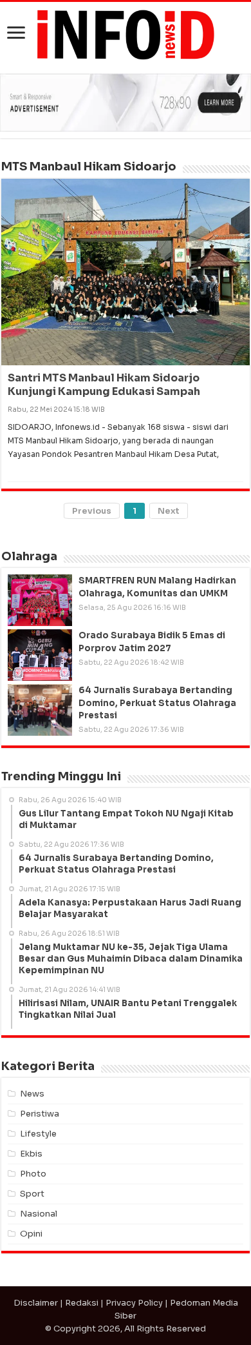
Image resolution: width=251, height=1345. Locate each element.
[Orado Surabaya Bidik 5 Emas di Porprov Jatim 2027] (40, 655)
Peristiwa (39, 1113)
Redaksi (81, 1302)
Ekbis (31, 1153)
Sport (32, 1193)
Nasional (38, 1213)
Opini (31, 1233)
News (32, 1093)
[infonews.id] (125, 33)
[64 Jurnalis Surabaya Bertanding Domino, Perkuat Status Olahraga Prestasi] (40, 710)
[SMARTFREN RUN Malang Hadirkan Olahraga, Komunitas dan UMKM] (40, 600)
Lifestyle (38, 1133)
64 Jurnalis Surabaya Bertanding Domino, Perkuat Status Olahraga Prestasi (157, 702)
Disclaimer (36, 1302)
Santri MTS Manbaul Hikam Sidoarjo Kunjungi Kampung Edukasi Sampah (104, 384)
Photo (33, 1173)
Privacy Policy (134, 1302)
